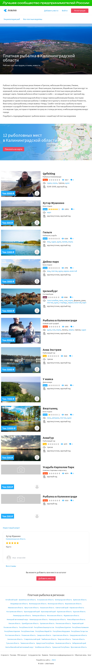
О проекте (5, 655)
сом (65, 300)
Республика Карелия (12, 631)
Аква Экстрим (52, 350)
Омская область (14, 623)
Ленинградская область (22, 615)
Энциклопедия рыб (12, 19)
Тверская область (64, 639)
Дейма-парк (51, 261)
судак (49, 183)
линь (61, 300)
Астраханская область (45, 600)
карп (49, 212)
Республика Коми (27, 631)
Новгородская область (57, 619)
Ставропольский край (32, 639)
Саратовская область (60, 635)
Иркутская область (31, 607)
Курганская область (64, 611)
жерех (71, 330)
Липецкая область (39, 615)
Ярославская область (79, 647)
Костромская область (14, 611)
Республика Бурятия (63, 627)
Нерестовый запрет (11, 528)
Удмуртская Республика (45, 643)
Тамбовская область (49, 639)
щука (67, 183)
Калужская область (47, 607)
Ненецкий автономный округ (17, 619)
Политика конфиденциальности (61, 655)
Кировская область (77, 607)
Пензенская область (63, 623)
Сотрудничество (34, 655)
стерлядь (63, 302)
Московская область (55, 615)
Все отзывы (11, 566)
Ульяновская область (63, 643)
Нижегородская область (38, 619)
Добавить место (46, 578)
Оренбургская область (30, 623)
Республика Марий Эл (43, 631)
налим (64, 241)
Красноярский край (48, 611)
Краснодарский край (32, 611)
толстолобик (52, 300)
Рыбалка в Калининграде (60, 320)
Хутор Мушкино (53, 203)
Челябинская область (43, 647)
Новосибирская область (76, 619)
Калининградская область (16, 539)
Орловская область (47, 623)
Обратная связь (81, 655)
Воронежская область (73, 604)
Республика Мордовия (61, 631)
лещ (48, 241)
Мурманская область (71, 615)
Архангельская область (27, 600)
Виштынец (50, 408)
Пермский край (77, 623)
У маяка (48, 379)
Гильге (47, 232)
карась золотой (70, 271)
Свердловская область (78, 635)
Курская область (79, 611)
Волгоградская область (38, 604)
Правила (45, 655)
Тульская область (12, 643)
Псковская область (11, 627)
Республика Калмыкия (80, 627)
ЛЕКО (54, 660)
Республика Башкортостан (44, 627)
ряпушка (55, 418)
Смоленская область (15, 639)
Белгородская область (63, 600)
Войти (64, 10)
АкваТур (48, 438)
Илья (14, 558)
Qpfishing (49, 173)
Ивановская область (15, 607)
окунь (55, 183)
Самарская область (44, 635)
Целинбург (50, 291)
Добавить (51, 10)
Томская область (78, 639)
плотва (54, 271)
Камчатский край (62, 607)
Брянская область (80, 600)
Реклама (13, 655)
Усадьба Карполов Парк (58, 467)
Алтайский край (11, 600)
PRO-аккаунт (22, 655)
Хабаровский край (79, 643)
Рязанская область (29, 635)
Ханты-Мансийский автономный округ (19, 647)
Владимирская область (19, 604)
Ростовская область (12, 635)
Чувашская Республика (60, 647)
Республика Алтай (26, 627)
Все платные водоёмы (32, 19)
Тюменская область (27, 643)
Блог (89, 655)
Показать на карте (13, 149)
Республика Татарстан (79, 631)
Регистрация (79, 10)
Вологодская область (56, 604)
